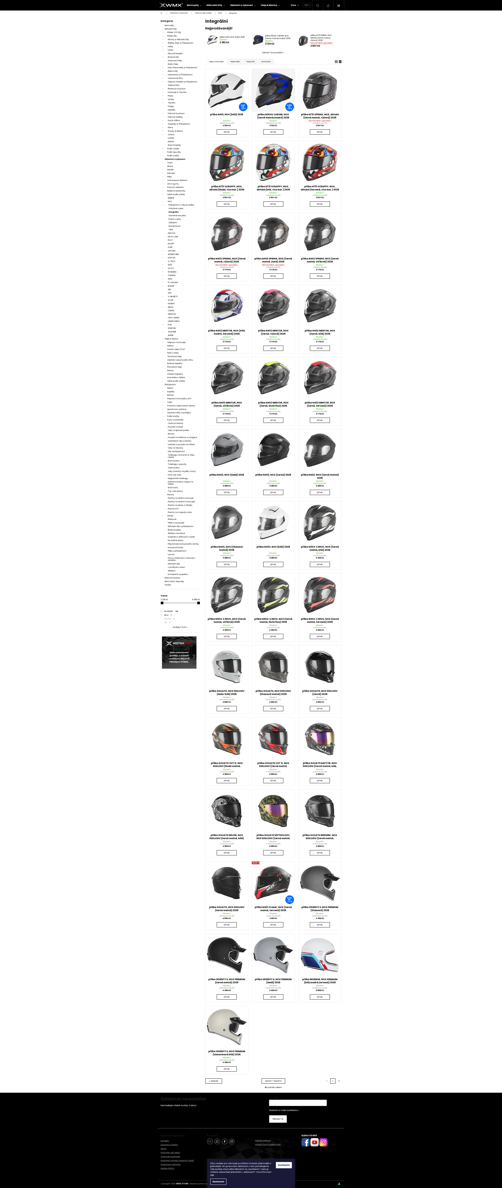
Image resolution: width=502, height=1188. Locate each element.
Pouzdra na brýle (175, 427)
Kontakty (165, 1140)
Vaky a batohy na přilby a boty (182, 471)
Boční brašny (174, 460)
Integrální (174, 212)
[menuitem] (194, 5)
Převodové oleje (174, 367)
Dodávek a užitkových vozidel (181, 537)
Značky (168, 584)
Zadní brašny (174, 467)
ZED (169, 289)
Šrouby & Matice (175, 131)
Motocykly (169, 25)
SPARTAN (172, 328)
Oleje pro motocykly (176, 342)
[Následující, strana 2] (332, 1081)
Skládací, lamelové (176, 533)
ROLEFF (171, 243)
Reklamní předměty (176, 191)
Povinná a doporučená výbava (181, 405)
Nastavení (218, 1181)
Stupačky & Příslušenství (179, 124)
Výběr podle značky (176, 194)
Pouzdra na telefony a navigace (182, 437)
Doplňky (170, 391)
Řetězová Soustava (176, 88)
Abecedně (266, 61)
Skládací (171, 570)
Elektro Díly (173, 71)
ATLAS (170, 300)
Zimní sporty (173, 184)
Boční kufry (173, 487)
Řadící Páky (173, 64)
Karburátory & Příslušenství (180, 74)
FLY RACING (173, 282)
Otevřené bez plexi (177, 215)
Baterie (170, 395)
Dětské (170, 169)
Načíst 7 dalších (273, 1081)
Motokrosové (174, 226)
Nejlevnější (235, 61)
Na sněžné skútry (175, 540)
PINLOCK (171, 233)
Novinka (169, 618)
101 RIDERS (172, 272)
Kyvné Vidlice (174, 120)
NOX (170, 201)
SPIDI (170, 279)
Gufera (171, 134)
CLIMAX (171, 310)
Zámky (170, 515)
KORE (170, 247)
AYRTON (171, 257)
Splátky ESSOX (167, 1168)
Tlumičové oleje (174, 356)
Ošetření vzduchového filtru (180, 360)
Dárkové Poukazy (172, 578)
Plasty (170, 95)
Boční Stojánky (174, 145)
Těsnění (171, 102)
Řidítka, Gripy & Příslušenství (180, 43)
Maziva (170, 370)
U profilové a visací (176, 567)
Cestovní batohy (175, 423)
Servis (163, 1148)
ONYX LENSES (173, 317)
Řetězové (172, 519)
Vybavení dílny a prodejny (179, 412)
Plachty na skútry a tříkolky (180, 505)
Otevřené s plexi (176, 208)
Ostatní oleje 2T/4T (176, 349)
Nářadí (171, 141)
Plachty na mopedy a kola (180, 512)
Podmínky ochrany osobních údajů (177, 1160)
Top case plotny (175, 491)
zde (212, 1174)
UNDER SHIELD (174, 321)
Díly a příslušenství (176, 451)
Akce (167, 615)
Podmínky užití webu (170, 1152)
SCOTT (171, 268)
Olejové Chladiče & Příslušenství (182, 81)
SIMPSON (172, 314)
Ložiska (171, 138)
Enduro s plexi (175, 219)
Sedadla (171, 110)
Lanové (171, 554)
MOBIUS (171, 303)
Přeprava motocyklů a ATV (179, 398)
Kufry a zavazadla (175, 419)
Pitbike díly (172, 36)
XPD (169, 293)
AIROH (170, 307)
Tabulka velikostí (263, 1140)
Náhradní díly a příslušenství (180, 526)
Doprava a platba (169, 1144)
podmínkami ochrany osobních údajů (317, 1110)
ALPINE (170, 335)
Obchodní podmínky (170, 1156)
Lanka (170, 50)
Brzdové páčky (174, 530)
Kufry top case (174, 474)
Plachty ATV (173, 508)
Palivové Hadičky (175, 117)
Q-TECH (171, 261)
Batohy (171, 433)
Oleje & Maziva (171, 338)
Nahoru (214, 1081)
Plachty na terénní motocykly (181, 501)
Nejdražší (251, 61)
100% (170, 264)
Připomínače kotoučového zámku (183, 544)
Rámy (170, 127)
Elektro (170, 388)
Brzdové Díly (173, 57)
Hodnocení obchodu (171, 1164)
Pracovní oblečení (175, 187)
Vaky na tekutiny (175, 448)
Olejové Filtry (174, 85)
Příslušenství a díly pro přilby (181, 205)
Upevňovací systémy (176, 409)
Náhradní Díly (171, 29)
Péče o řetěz (173, 353)
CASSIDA (171, 275)
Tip (167, 622)
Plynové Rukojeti (175, 53)
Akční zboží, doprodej (174, 581)
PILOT (170, 240)
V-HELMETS (173, 296)
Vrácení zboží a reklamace (268, 1144)
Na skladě (171, 611)
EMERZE (171, 198)
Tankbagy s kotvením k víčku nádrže (181, 456)
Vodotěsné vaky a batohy (179, 441)
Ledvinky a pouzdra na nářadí (181, 444)
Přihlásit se (278, 1119)
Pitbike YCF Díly (174, 32)
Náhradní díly (174, 563)
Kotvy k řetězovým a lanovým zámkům (181, 559)
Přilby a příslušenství (177, 551)
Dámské (171, 173)
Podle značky (173, 155)
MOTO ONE (173, 236)
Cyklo (169, 402)
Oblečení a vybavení (175, 159)
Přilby (169, 176)
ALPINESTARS (173, 254)
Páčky (170, 46)
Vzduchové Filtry (175, 78)
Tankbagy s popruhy (177, 464)
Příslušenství (170, 384)
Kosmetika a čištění (176, 377)
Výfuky (171, 99)
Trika (171, 229)
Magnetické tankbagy (178, 478)
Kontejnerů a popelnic (178, 574)
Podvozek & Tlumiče (177, 92)
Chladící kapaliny (175, 374)
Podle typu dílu (174, 152)
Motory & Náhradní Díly (178, 39)
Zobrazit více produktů (272, 52)
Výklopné (173, 222)
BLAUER (171, 286)
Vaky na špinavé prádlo (178, 430)
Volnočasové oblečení (177, 180)
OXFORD (171, 250)
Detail (227, 132)
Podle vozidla (173, 148)
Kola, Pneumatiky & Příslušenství (182, 67)
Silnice (170, 166)
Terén (170, 162)
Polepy (171, 106)
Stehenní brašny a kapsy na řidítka (180, 482)
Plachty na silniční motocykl (180, 498)
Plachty (170, 494)
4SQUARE (172, 331)
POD (170, 324)
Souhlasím (284, 1165)
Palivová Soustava (176, 113)
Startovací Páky (175, 60)
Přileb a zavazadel (176, 522)
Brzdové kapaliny (174, 363)
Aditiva (170, 345)
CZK (306, 5)
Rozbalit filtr (179, 627)
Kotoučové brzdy (175, 547)
